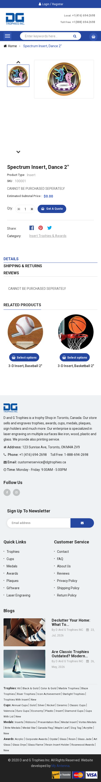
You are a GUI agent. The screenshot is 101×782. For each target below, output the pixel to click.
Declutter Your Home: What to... (71, 622)
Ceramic (62, 705)
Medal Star (29, 727)
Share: (12, 228)
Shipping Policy (68, 588)
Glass (63, 739)
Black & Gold (31, 688)
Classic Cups (77, 705)
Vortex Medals (87, 722)
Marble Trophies (68, 688)
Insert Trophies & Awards (47, 236)
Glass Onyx (19, 744)
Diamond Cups (74, 710)
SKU (9, 181)
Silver (41, 705)
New (33, 699)
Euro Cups (22, 710)
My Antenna (60, 766)
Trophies (13, 552)
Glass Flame (35, 744)
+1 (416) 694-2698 (33, 455)
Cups (10, 559)
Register (57, 4)
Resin (72, 739)
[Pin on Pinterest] (42, 227)
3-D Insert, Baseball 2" (25, 366)
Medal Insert (69, 722)
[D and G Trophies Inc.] (11, 408)
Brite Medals (12, 727)
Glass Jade (85, 739)
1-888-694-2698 (76, 455)
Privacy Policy (67, 581)
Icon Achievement (48, 694)
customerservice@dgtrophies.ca (42, 462)
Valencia (9, 710)
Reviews (11, 273)
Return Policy (67, 595)
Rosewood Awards (82, 744)
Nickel (51, 705)
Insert (59, 710)
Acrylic (19, 739)
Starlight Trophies (73, 694)
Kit (18, 688)
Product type (15, 175)
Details (11, 259)
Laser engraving (18, 595)
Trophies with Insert (16, 699)
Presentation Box (48, 722)
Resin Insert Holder (57, 744)
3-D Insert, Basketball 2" (76, 366)
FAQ (60, 559)
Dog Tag (76, 727)
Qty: (10, 208)
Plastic (49, 710)
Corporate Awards (36, 739)
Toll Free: (65, 22)
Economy (37, 710)
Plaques (13, 581)
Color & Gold (48, 688)
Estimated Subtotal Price (24, 196)
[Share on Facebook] (33, 227)
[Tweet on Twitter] (50, 227)
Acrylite (88, 727)
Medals (12, 566)
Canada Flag (45, 727)
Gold (33, 705)
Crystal (54, 739)
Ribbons (30, 722)
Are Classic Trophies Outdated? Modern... (70, 654)
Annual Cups (20, 705)
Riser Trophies (26, 694)
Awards (12, 573)
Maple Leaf (62, 727)
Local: (67, 15)
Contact (63, 552)
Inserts (19, 722)
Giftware (13, 588)
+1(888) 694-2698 (83, 22)
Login (45, 4)
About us (64, 566)
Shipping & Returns (23, 266)
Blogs (9, 610)
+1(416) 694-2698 (83, 15)
